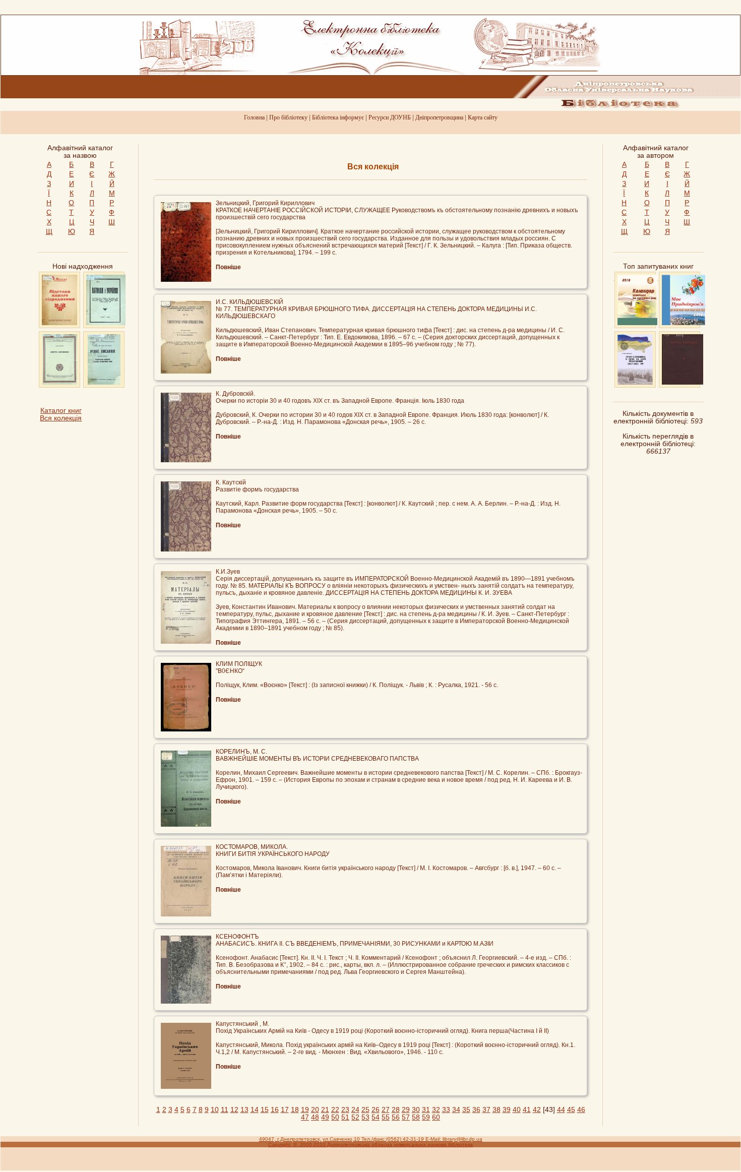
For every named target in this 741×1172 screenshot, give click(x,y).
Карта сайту (483, 117)
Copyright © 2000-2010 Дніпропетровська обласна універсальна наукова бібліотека (370, 1144)
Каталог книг (61, 410)
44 (561, 1110)
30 (416, 1110)
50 (335, 1117)
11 (224, 1110)
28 (396, 1110)
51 (345, 1117)
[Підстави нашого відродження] (59, 323)
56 (396, 1117)
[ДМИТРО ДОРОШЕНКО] (59, 382)
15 (265, 1110)
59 (426, 1117)
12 (234, 1110)
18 (295, 1110)
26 (376, 1110)
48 (315, 1117)
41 (527, 1110)
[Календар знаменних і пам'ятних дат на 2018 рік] (637, 323)
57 (406, 1117)
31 (426, 1110)
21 (325, 1110)
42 (537, 1110)
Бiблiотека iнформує (338, 117)
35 (466, 1110)
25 (365, 1110)
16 (275, 1110)
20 (315, 1110)
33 (446, 1110)
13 (244, 1110)
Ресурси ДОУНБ (389, 117)
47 (305, 1117)
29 (406, 1110)
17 (285, 1110)
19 (305, 1110)
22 (335, 1110)
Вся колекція (61, 418)
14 (255, 1110)
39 (507, 1110)
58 (416, 1117)
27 (386, 1110)
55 (386, 1117)
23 (345, 1110)
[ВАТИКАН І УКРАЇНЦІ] (105, 323)
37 (486, 1110)
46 (581, 1110)
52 (355, 1117)
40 (517, 1110)
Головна (254, 117)
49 (325, 1117)
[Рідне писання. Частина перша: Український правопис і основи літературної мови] (104, 382)
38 (496, 1110)
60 (436, 1117)
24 (355, 1110)
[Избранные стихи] (682, 382)
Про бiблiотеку (288, 117)
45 (571, 1110)
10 (215, 1110)
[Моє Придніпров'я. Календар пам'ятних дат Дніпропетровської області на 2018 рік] (684, 323)
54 (376, 1117)
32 (436, 1110)
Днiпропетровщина (439, 117)
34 (456, 1110)
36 (476, 1110)
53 (365, 1117)
